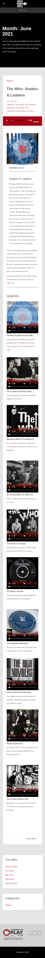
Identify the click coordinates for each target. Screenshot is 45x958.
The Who (30, 111)
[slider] (36, 121)
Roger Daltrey (21, 111)
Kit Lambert (20, 108)
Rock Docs (22, 3)
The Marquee (12, 447)
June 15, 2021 (12, 101)
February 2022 (11, 867)
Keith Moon (11, 108)
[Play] (7, 120)
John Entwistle (30, 104)
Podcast (10, 81)
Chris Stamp (19, 104)
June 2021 (9, 871)
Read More (31, 839)
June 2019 (9, 879)
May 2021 (9, 875)
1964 (9, 283)
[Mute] (31, 120)
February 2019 (11, 883)
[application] (22, 121)
